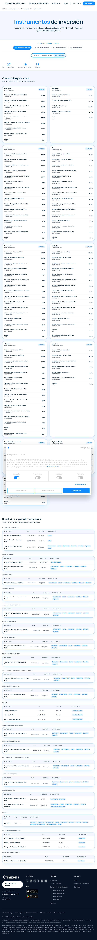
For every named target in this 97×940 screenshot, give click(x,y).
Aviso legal (18, 913)
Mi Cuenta (77, 3)
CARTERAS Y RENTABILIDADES (15, 3)
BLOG (66, 3)
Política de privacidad (31, 913)
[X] (27, 881)
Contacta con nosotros (10, 884)
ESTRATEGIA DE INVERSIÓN (38, 3)
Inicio (3, 9)
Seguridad (62, 913)
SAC (55, 913)
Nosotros (53, 880)
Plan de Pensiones (41, 47)
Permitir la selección (48, 490)
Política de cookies (46, 913)
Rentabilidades (47, 55)
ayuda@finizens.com (10, 894)
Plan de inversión (22, 47)
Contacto (77, 887)
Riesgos (53, 903)
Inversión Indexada (13, 9)
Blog (75, 880)
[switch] (38, 477)
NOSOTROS (56, 3)
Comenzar (88, 3)
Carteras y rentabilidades (59, 887)
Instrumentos (59, 55)
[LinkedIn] (31, 881)
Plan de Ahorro (59, 47)
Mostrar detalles (80, 484)
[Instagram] (34, 881)
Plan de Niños (76, 47)
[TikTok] (38, 881)
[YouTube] (45, 881)
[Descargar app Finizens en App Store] (32, 891)
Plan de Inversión (26, 9)
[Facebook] (42, 881)
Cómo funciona (55, 884)
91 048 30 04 (6, 899)
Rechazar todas (21, 490)
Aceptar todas (76, 490)
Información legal (7, 913)
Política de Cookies (53, 467)
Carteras (36, 55)
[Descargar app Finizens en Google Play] (32, 896)
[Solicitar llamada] (70, 3)
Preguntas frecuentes (82, 884)
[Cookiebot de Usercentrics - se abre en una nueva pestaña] (81, 447)
